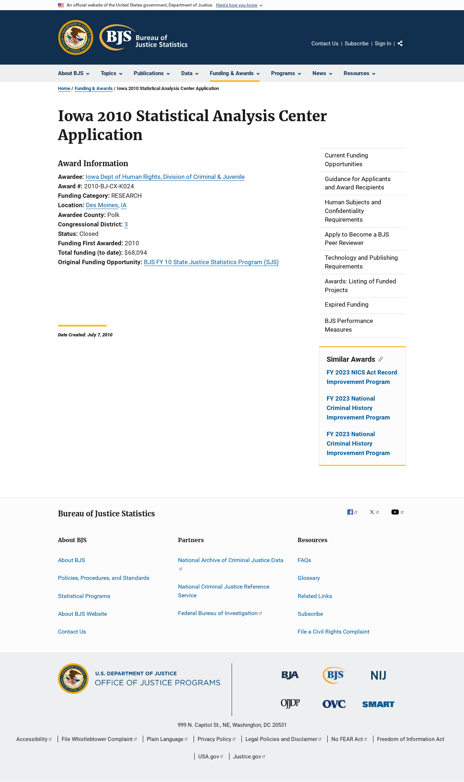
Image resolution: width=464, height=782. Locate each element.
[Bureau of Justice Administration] (290, 680)
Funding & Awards (94, 88)
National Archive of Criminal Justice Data (230, 560)
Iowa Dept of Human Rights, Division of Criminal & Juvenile (165, 176)
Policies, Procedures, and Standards (103, 577)
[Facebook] (355, 517)
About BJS (71, 560)
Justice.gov (247, 756)
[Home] (143, 37)
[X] (377, 517)
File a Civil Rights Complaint (333, 631)
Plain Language (165, 739)
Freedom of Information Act (410, 739)
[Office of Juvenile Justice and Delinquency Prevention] (290, 710)
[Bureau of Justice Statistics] (334, 685)
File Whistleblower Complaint (97, 739)
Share (406, 49)
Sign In (383, 43)
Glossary (309, 577)
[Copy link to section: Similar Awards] (379, 358)
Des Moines (102, 205)
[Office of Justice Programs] (76, 37)
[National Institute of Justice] (378, 681)
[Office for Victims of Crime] (334, 709)
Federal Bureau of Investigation (218, 613)
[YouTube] (399, 517)
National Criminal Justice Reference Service (223, 591)
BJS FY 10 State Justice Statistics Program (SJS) (211, 262)
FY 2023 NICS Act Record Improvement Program (362, 377)
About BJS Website (82, 613)
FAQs (304, 560)
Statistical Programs (84, 595)
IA (124, 205)
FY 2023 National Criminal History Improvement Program (358, 408)
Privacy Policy (214, 739)
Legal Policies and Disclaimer (281, 739)
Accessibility (31, 739)
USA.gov (208, 756)
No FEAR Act (347, 739)
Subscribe (357, 43)
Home (64, 88)
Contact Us (325, 43)
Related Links (315, 595)
